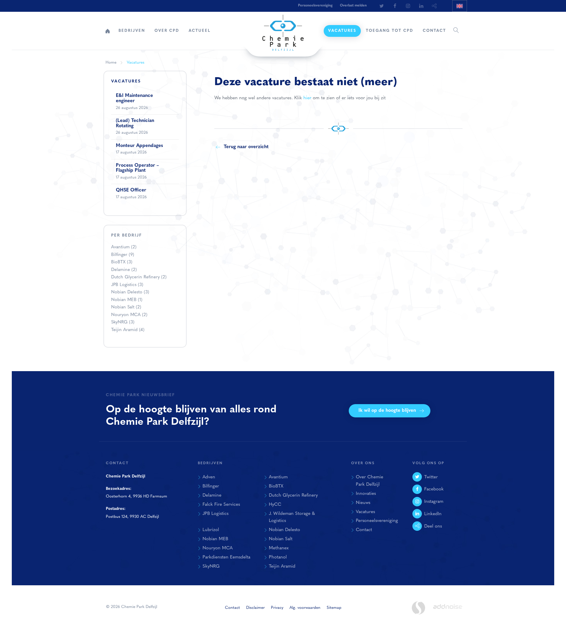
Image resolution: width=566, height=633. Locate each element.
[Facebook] (395, 6)
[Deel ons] (434, 6)
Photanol (278, 557)
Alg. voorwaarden (304, 608)
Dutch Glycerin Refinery (139, 277)
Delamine (124, 270)
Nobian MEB (126, 300)
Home (107, 31)
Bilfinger (122, 255)
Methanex (279, 548)
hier (307, 98)
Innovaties (366, 493)
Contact (434, 31)
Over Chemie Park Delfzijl (369, 481)
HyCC (275, 504)
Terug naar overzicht (246, 147)
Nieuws (363, 502)
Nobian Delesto (130, 292)
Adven (209, 477)
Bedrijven (132, 31)
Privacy (277, 608)
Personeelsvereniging (315, 5)
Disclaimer (255, 608)
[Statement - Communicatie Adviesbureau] (418, 607)
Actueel (199, 31)
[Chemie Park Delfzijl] (283, 30)
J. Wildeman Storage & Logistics (292, 517)
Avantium (123, 247)
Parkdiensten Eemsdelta (226, 557)
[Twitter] (381, 6)
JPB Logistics (127, 285)
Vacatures (342, 31)
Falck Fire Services (221, 504)
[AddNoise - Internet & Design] (448, 611)
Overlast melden (353, 5)
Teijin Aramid (127, 330)
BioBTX (121, 262)
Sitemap (334, 608)
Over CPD (166, 31)
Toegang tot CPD (389, 31)
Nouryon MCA (129, 315)
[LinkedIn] (421, 6)
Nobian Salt (126, 307)
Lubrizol (211, 530)
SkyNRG (122, 322)
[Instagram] (408, 6)
